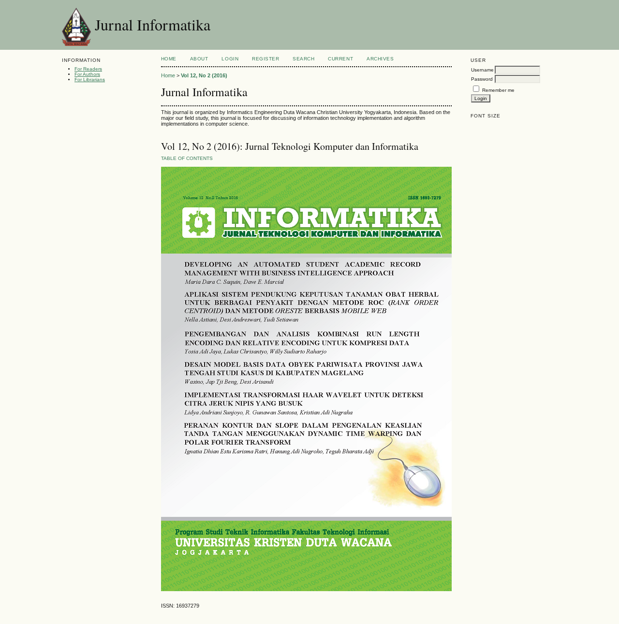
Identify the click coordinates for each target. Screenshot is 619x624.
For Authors (87, 74)
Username (482, 70)
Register (265, 58)
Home (169, 58)
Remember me (498, 90)
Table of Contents (187, 158)
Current (340, 58)
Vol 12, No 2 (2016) (204, 75)
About (199, 58)
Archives (380, 58)
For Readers (88, 69)
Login (229, 58)
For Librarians (89, 79)
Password (482, 79)
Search (303, 58)
